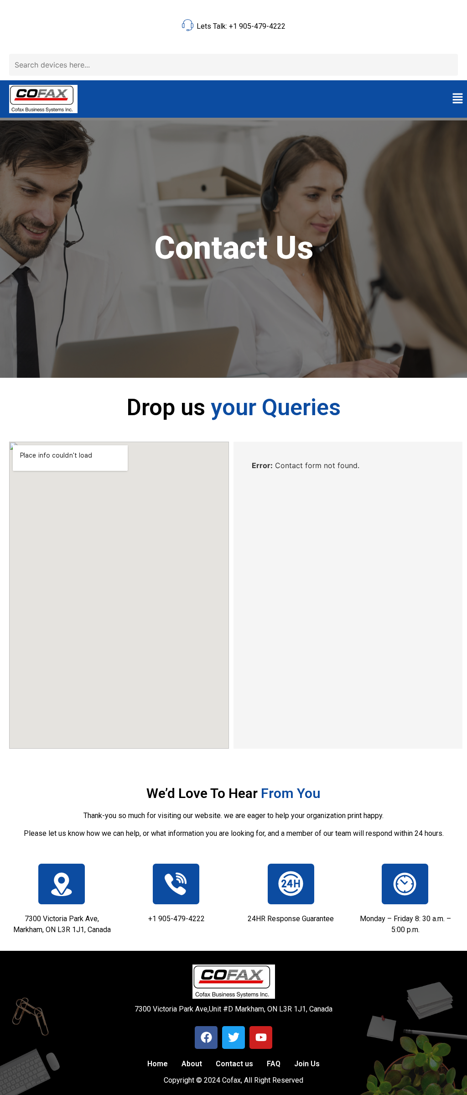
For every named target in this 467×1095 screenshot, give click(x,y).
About (192, 1063)
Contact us (234, 1063)
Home (157, 1063)
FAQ (273, 1063)
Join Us (307, 1063)
